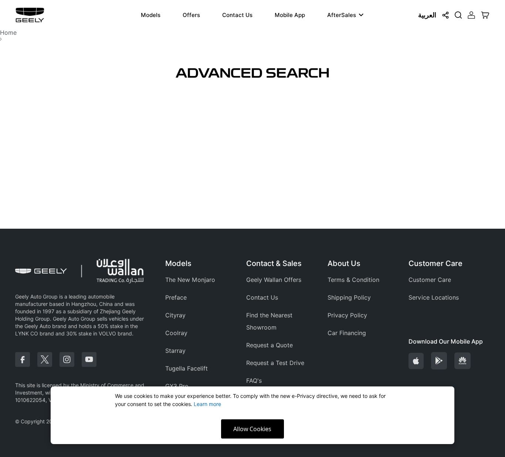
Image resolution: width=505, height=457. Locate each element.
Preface (176, 297)
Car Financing (347, 333)
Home (8, 32)
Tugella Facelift (186, 368)
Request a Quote (269, 345)
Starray (175, 350)
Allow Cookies (252, 429)
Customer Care (430, 279)
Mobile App (290, 15)
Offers (191, 15)
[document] (253, 415)
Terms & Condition (353, 279)
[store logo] (30, 15)
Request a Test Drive (275, 362)
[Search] (458, 15)
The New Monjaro (190, 279)
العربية (427, 15)
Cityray (175, 315)
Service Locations (434, 297)
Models (150, 15)
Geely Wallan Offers (273, 279)
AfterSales (341, 15)
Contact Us (237, 15)
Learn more (207, 404)
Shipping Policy (349, 297)
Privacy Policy (347, 315)
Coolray (176, 333)
